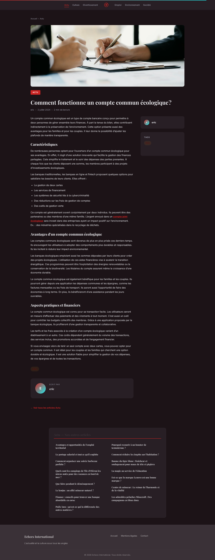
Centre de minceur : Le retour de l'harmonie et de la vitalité (135, 489)
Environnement (132, 5)
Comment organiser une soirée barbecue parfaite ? (76, 463)
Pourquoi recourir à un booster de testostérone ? (129, 446)
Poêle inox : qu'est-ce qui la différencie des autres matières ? (77, 508)
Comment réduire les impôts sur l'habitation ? (135, 454)
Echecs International (39, 536)
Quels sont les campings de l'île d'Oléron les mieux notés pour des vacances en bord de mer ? (78, 474)
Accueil (34, 18)
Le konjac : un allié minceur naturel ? (75, 490)
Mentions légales (129, 535)
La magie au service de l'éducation (129, 470)
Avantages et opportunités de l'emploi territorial (75, 446)
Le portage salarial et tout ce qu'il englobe (77, 454)
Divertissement (90, 5)
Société (147, 5)
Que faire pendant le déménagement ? (75, 483)
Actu (66, 5)
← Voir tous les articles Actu (45, 407)
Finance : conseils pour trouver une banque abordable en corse (78, 498)
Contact (144, 535)
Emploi (118, 5)
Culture (75, 5)
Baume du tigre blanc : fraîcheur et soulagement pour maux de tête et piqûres (133, 463)
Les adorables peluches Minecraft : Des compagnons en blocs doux (132, 498)
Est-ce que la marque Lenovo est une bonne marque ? (134, 479)
